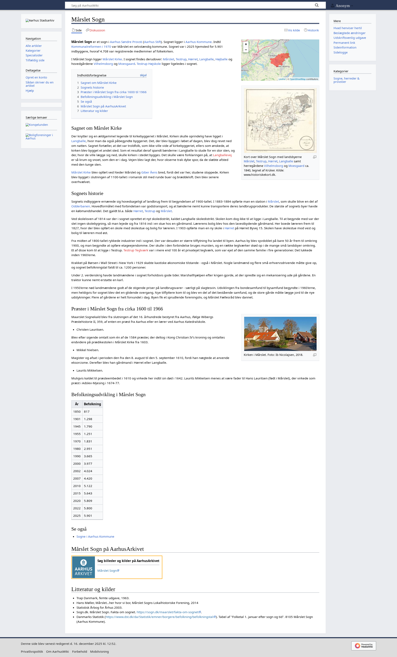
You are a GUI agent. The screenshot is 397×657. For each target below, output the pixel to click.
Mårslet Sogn (107, 570)
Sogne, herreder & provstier (347, 80)
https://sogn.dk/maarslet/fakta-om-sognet (167, 612)
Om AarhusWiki (57, 651)
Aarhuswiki (41, 5)
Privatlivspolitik (32, 651)
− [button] (246, 50)
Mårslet (249, 161)
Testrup (261, 161)
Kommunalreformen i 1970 (91, 46)
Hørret (272, 161)
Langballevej (222, 155)
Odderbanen (80, 206)
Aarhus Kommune (198, 42)
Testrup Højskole (149, 64)
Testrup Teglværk (135, 250)
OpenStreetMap (298, 79)
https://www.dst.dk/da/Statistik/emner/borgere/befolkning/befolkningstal (159, 617)
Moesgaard (296, 166)
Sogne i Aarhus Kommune (95, 536)
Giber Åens (149, 172)
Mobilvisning (99, 651)
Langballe (286, 161)
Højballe (221, 59)
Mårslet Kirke (112, 59)
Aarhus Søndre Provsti (126, 42)
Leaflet (282, 79)
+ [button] (246, 44)
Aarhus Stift (152, 42)
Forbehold (79, 651)
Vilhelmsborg (273, 166)
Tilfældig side (35, 60)
